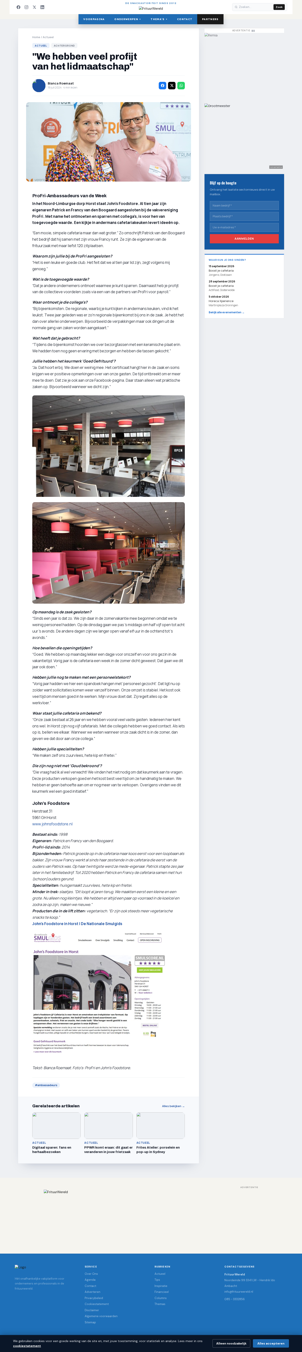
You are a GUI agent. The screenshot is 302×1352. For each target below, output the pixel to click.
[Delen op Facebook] (162, 85)
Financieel (162, 1292)
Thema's (159, 19)
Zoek (279, 7)
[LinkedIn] (42, 7)
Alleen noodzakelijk (231, 1343)
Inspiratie (161, 1286)
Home (36, 37)
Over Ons (91, 1274)
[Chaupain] (244, 66)
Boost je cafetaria (221, 286)
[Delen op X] (172, 85)
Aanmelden (244, 238)
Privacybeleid (94, 1298)
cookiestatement (27, 1346)
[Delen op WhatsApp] (181, 85)
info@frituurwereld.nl (238, 1292)
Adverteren (92, 1292)
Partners (210, 19)
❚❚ (253, 30)
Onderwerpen (127, 19)
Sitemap (90, 1322)
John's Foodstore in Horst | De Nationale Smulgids (77, 923)
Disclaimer (92, 1310)
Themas (160, 1304)
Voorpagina (94, 19)
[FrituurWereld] (151, 1217)
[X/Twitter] (34, 7)
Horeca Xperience (221, 301)
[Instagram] (26, 7)
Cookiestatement (97, 1304)
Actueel (48, 37)
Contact (184, 19)
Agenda (90, 1280)
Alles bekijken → (173, 1106)
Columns (161, 1298)
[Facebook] (18, 7)
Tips (157, 1280)
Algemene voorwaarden (101, 1316)
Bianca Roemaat (61, 83)
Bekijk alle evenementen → (227, 312)
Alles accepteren (271, 1343)
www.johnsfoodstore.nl (52, 823)
